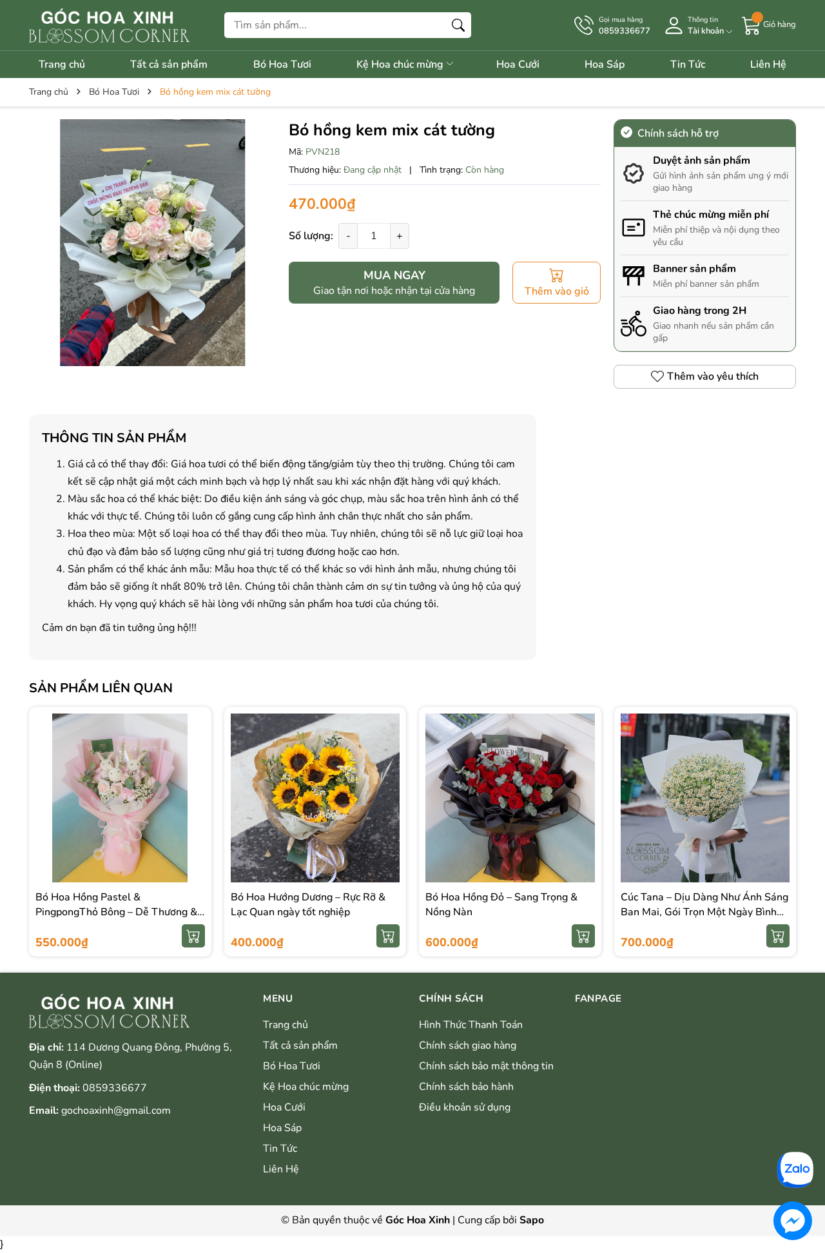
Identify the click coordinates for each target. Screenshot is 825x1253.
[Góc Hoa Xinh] (109, 25)
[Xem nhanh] (193, 784)
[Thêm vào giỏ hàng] (193, 935)
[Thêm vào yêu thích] (193, 811)
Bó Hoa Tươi (282, 64)
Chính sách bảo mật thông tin (486, 1066)
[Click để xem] (152, 242)
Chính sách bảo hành (466, 1087)
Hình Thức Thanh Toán (471, 1025)
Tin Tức (687, 64)
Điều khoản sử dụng (464, 1107)
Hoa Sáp (605, 64)
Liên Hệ (768, 64)
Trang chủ (62, 64)
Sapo (531, 1220)
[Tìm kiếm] (458, 25)
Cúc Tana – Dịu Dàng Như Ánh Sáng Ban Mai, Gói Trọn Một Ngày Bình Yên (704, 911)
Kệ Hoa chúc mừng (401, 64)
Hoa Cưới (517, 64)
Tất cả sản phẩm (169, 64)
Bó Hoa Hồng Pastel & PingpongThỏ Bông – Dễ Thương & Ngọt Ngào (116, 911)
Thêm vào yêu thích (713, 376)
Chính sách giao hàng (467, 1045)
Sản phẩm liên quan (101, 688)
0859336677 (114, 1088)
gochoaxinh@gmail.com (116, 1110)
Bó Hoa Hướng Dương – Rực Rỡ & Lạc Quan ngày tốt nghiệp (308, 904)
